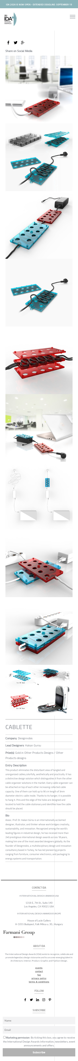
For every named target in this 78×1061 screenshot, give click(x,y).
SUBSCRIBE (39, 1010)
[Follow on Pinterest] (51, 999)
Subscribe (39, 1052)
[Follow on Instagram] (45, 999)
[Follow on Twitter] (33, 999)
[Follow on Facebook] (27, 999)
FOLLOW (39, 991)
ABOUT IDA (39, 946)
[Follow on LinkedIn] (39, 999)
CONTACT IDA (39, 888)
